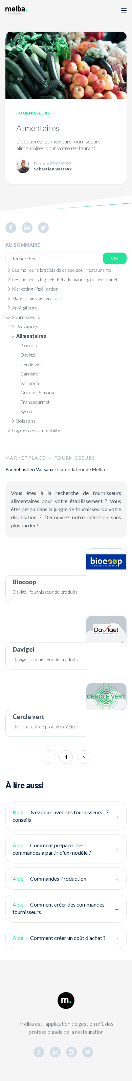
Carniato (29, 373)
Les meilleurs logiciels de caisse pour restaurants (61, 270)
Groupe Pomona (37, 392)
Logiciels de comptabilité (36, 430)
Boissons (26, 421)
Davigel (27, 355)
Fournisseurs (33, 113)
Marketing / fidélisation (35, 289)
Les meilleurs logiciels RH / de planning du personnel (64, 279)
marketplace (25, 458)
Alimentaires (31, 336)
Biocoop (28, 345)
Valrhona (29, 383)
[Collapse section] (8, 317)
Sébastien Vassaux (33, 469)
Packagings (27, 326)
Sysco (26, 411)
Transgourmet (35, 402)
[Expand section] (8, 270)
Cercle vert (31, 364)
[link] (13, 227)
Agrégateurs (24, 307)
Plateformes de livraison (36, 298)
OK (114, 258)
